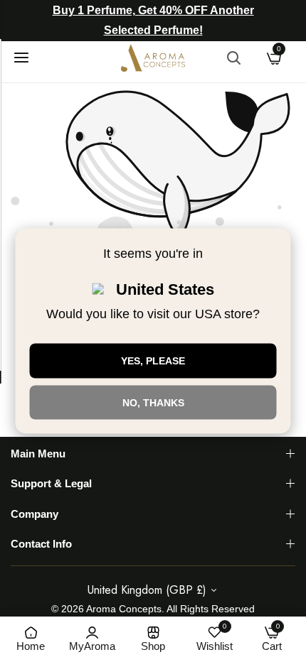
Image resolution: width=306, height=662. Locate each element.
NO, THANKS (153, 402)
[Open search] (233, 57)
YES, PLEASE (153, 360)
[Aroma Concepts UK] (153, 58)
